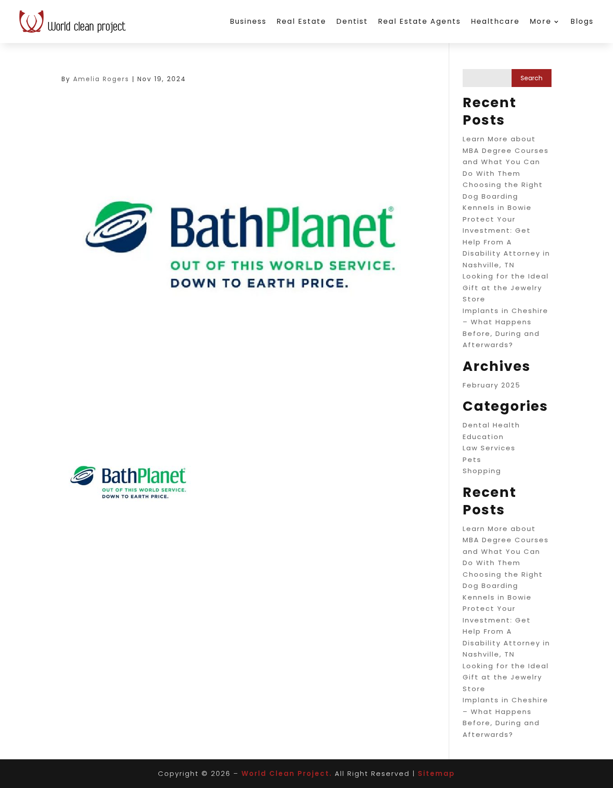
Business (248, 21)
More (541, 21)
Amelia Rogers (101, 78)
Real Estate (301, 21)
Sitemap (436, 773)
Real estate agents (419, 21)
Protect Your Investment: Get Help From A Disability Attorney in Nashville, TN (506, 242)
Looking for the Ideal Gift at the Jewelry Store (506, 287)
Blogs (582, 21)
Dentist (352, 21)
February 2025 (492, 385)
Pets (472, 459)
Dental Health (491, 425)
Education (483, 436)
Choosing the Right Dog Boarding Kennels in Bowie (503, 196)
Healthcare (495, 21)
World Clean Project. (286, 773)
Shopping (482, 470)
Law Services (489, 448)
